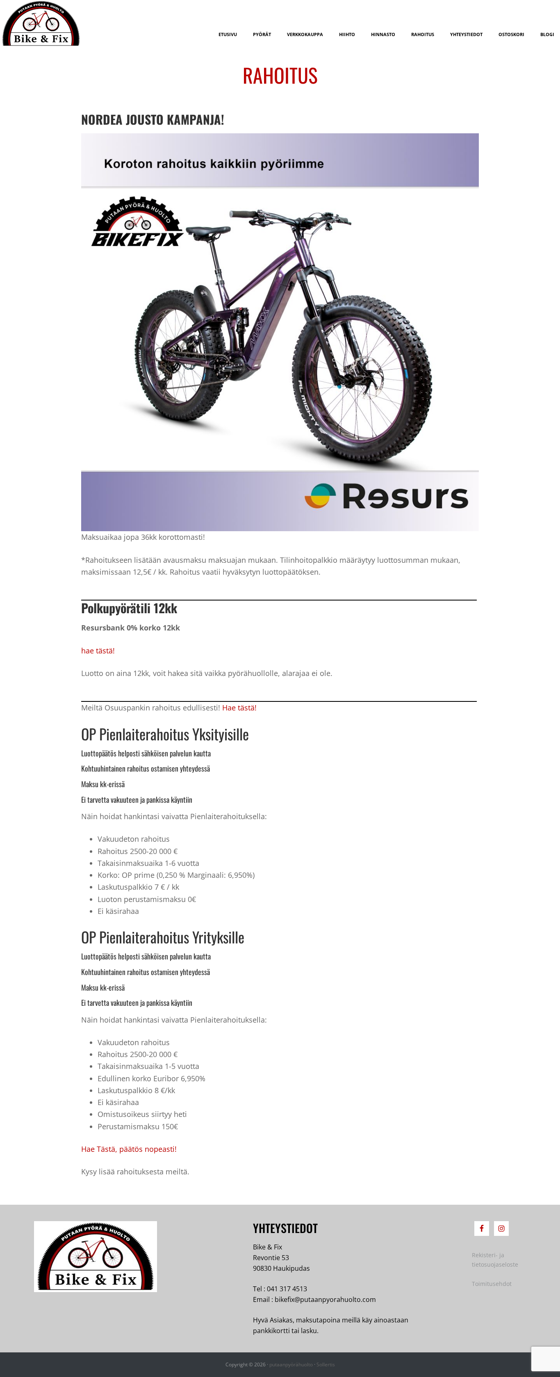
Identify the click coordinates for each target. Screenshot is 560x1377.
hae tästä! (98, 650)
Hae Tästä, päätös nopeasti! (129, 1149)
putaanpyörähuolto (291, 1364)
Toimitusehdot (492, 1284)
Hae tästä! (239, 707)
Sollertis (325, 1364)
